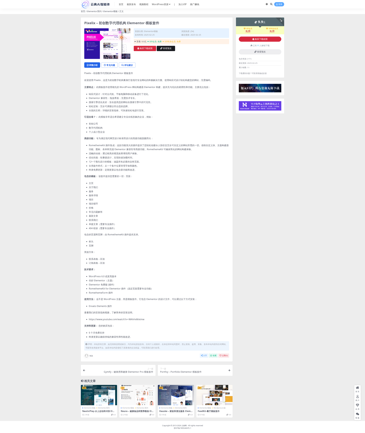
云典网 (184, 425)
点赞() (225, 355)
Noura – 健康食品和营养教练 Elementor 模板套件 (137, 412)
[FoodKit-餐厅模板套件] (214, 395)
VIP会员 (249, 29)
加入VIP (183, 4)
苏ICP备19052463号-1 (182, 428)
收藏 (214, 355)
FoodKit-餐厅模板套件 (209, 411)
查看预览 (167, 48)
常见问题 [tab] (111, 65)
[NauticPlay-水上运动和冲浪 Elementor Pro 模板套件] (99, 395)
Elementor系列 (94, 11)
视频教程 (143, 4)
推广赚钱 (194, 4)
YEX (91, 355)
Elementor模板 (110, 11)
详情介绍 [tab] (93, 65)
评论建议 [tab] (128, 65)
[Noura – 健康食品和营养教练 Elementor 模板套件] (137, 395)
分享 (205, 355)
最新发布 (131, 4)
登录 (280, 4)
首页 (121, 4)
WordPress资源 (160, 4)
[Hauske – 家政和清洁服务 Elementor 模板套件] (176, 395)
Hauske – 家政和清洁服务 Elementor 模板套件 (175, 412)
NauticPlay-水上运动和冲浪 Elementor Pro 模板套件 (98, 412)
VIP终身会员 (273, 29)
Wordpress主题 (219, 408)
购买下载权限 (146, 48)
